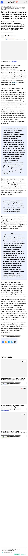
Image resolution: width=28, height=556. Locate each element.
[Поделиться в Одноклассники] (6, 342)
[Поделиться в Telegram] (9, 342)
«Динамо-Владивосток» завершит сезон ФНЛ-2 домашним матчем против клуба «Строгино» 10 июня (13, 380)
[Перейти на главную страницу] (13, 2)
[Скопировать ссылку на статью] (15, 342)
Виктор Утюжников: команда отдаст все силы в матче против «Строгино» (12, 406)
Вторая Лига (17, 336)
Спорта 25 (14, 82)
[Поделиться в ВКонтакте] (3, 342)
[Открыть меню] (2, 2)
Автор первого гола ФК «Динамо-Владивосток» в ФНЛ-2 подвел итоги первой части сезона (14, 433)
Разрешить (16, 554)
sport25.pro (14, 61)
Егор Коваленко (11, 35)
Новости (8, 6)
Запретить (23, 554)
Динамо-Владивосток (10, 336)
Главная (3, 6)
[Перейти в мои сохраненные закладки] (26, 2)
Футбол (14, 6)
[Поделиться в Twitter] (12, 342)
